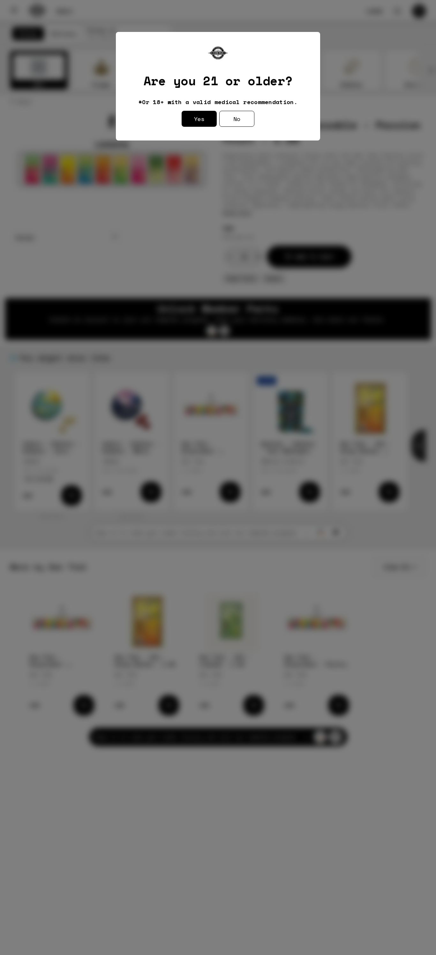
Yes (199, 119)
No (236, 119)
